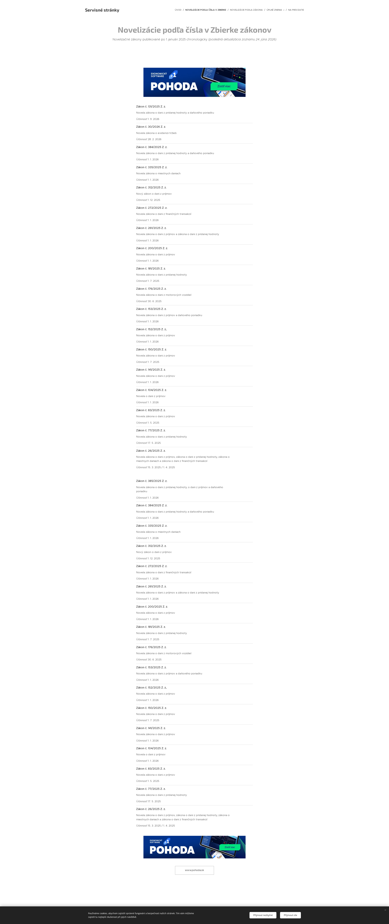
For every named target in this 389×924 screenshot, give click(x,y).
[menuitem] (179, 10)
